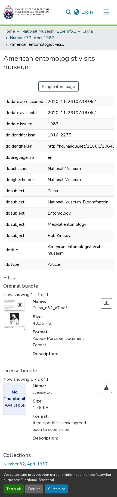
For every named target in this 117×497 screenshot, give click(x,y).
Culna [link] (87, 31)
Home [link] (9, 31)
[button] (26, 12)
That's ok (14, 488)
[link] (106, 303)
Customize (56, 488)
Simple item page (58, 87)
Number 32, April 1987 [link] (32, 38)
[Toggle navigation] (106, 12)
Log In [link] (87, 12)
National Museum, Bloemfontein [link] (48, 31)
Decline (34, 488)
